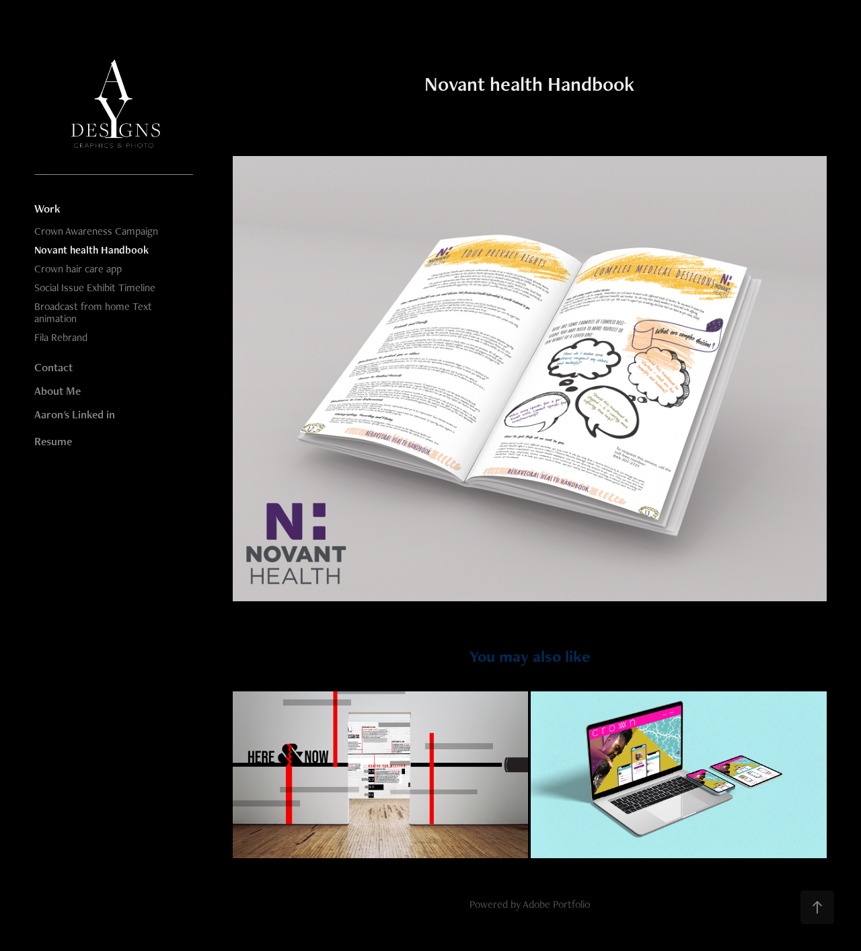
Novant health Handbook (91, 250)
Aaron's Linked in (74, 414)
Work (47, 208)
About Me (57, 390)
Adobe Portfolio (556, 904)
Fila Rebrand (60, 337)
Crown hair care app (78, 269)
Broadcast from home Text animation (93, 312)
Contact (53, 367)
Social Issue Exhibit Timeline (94, 287)
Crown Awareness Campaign (96, 231)
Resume (53, 441)
